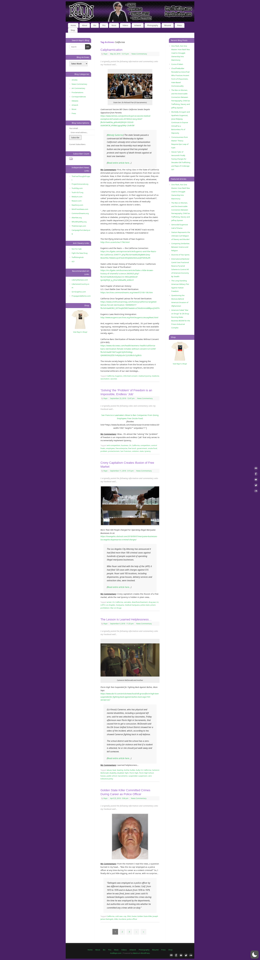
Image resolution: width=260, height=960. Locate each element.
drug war (152, 602)
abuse (109, 770)
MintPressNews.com (80, 209)
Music (114, 25)
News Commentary (139, 54)
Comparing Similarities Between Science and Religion (180, 247)
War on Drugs (115, 608)
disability (112, 773)
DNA (129, 916)
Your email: (73, 128)
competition (145, 445)
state (142, 451)
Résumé (167, 25)
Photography (152, 25)
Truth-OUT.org (77, 192)
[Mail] (256, 468)
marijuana (120, 605)
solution (135, 451)
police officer (132, 919)
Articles (74, 80)
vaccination (105, 379)
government (142, 448)
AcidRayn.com (115, 953)
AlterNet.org (77, 217)
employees (110, 448)
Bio (94, 25)
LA (157, 602)
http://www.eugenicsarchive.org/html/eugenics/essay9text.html (129, 317)
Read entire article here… (119, 162)
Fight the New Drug (79, 253)
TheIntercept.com (79, 226)
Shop (73, 30)
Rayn (106, 54)
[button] (255, 955)
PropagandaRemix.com (81, 296)
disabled (120, 773)
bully (138, 770)
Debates (75, 101)
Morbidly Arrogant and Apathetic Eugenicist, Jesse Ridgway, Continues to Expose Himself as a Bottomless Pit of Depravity (180, 122)
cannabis (127, 602)
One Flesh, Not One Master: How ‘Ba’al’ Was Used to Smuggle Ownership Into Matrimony (180, 53)
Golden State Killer (144, 916)
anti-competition (113, 445)
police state (145, 605)
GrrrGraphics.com (79, 291)
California (110, 376)
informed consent (130, 376)
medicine (155, 376)
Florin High (133, 773)
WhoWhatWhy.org (79, 222)
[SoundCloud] (256, 491)
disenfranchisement (140, 602)
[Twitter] (256, 485)
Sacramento (123, 776)
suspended (133, 776)
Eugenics (118, 376)
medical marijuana (132, 605)
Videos (125, 25)
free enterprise (121, 448)
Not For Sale (77, 249)
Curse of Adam (177, 64)
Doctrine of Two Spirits (180, 254)
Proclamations (77, 92)
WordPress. (145, 953)
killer (116, 919)
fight (127, 773)
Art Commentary (78, 88)
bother (126, 770)
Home (73, 25)
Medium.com (77, 196)
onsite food (152, 448)
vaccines (113, 379)
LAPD (102, 605)
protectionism (114, 451)
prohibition (105, 608)
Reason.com (77, 201)
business (124, 445)
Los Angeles (110, 605)
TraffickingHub (78, 257)
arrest (109, 602)
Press (179, 25)
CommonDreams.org (80, 213)
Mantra (136, 953)
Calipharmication (111, 49)
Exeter (134, 916)
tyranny (147, 451)
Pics (103, 25)
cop (124, 916)
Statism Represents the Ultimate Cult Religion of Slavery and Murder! (180, 236)
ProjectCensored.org (80, 184)
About (84, 25)
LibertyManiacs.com (80, 280)
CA (130, 445)
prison (153, 605)
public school (112, 776)
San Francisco (125, 451)
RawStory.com (77, 205)
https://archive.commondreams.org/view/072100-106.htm (126, 292)
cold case (119, 916)
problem (103, 451)
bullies (132, 770)
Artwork (137, 25)
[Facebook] (256, 474)
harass (103, 776)
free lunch (132, 448)
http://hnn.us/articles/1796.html (115, 242)
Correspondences (79, 96)
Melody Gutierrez (115, 135)
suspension (142, 776)
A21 (73, 261)
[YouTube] (256, 480)
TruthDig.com (77, 188)
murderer (122, 919)
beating (120, 770)
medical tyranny (144, 376)
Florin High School (146, 773)
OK (87, 47)
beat (114, 770)
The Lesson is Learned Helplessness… (126, 619)
